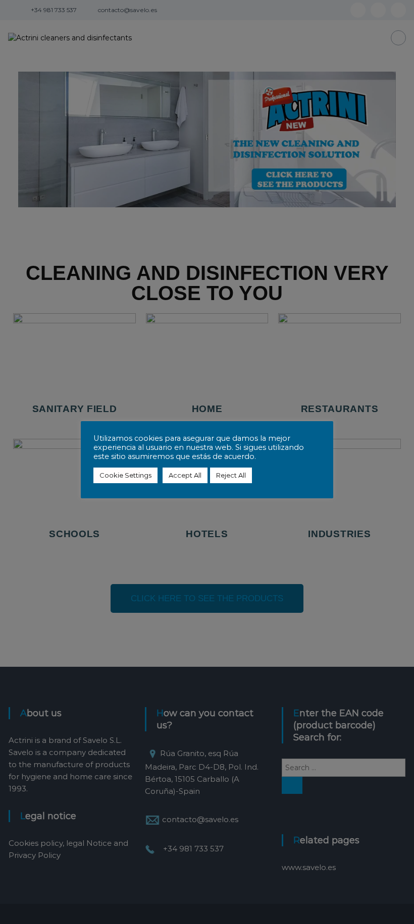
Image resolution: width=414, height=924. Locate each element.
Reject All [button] (231, 475)
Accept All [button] (185, 475)
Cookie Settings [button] (125, 475)
